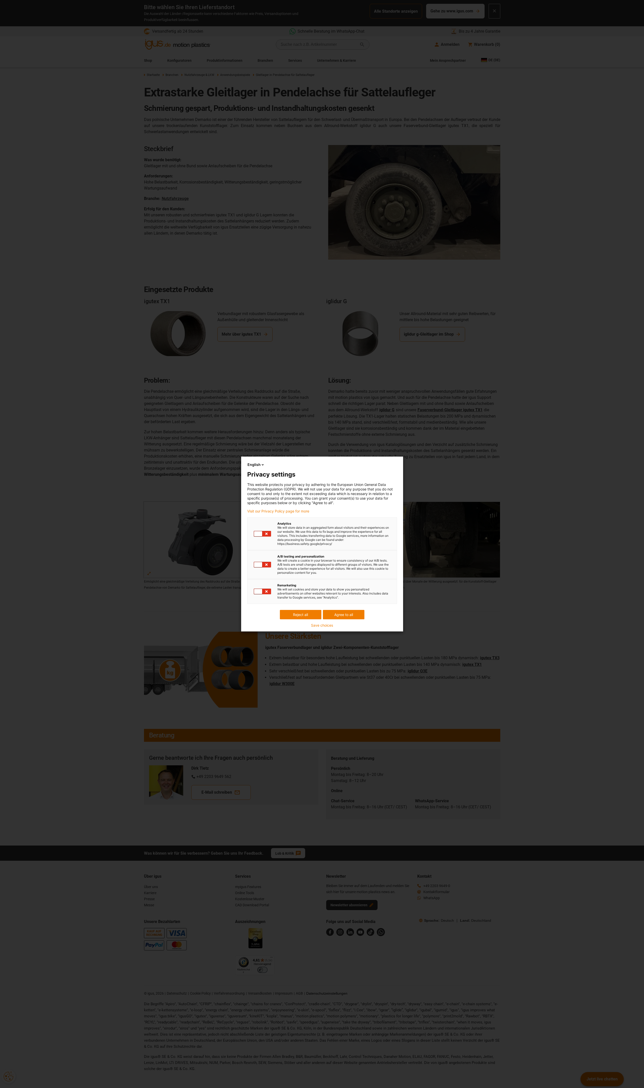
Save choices (322, 625)
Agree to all (343, 614)
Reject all (300, 614)
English (254, 464)
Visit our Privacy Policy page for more (278, 511)
